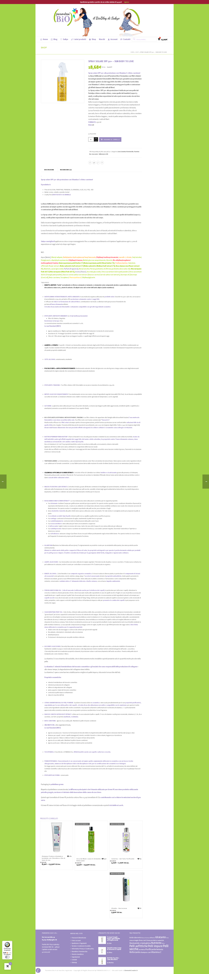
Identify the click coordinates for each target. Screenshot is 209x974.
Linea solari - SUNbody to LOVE (100, 154)
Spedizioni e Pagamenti (79, 943)
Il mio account (76, 940)
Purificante (150, 949)
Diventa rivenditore (78, 954)
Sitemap (74, 962)
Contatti (126, 39)
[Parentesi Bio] (98, 20)
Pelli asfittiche (138, 946)
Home (45, 39)
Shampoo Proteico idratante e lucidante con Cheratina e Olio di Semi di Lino (53, 858)
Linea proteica (151, 940)
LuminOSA (160, 940)
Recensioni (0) (66, 170)
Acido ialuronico (135, 937)
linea (167, 937)
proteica (142, 949)
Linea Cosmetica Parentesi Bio (126, 151)
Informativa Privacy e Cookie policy (83, 949)
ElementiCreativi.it (131, 970)
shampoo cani (145, 952)
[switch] (7, 957)
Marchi (102, 39)
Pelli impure (155, 946)
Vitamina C (156, 952)
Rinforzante (134, 952)
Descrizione (49, 170)
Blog (55, 39)
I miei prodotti (80, 39)
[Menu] (11, 942)
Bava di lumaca (146, 937)
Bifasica (152, 937)
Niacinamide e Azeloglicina (140, 943)
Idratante (160, 937)
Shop (94, 39)
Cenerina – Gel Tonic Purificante (122, 859)
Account (114, 39)
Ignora (126, 2)
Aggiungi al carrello (112, 139)
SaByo (65, 39)
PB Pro (163, 943)
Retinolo (159, 949)
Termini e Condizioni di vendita (81, 946)
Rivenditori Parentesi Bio (79, 951)
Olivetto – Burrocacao (119, 908)
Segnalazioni (76, 957)
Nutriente (156, 942)
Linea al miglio (134, 940)
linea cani (142, 940)
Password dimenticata (79, 938)
